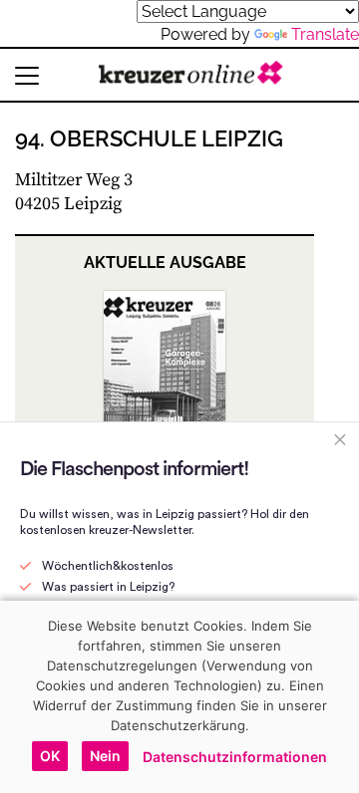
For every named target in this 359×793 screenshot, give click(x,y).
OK (50, 755)
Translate (325, 34)
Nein (105, 755)
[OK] (334, 696)
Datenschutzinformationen (235, 756)
